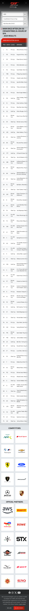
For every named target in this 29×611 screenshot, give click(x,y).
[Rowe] (21, 524)
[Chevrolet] (21, 451)
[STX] (21, 538)
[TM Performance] (7, 553)
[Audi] (21, 436)
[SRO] (21, 581)
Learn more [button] (22, 604)
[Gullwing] (7, 567)
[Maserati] (7, 538)
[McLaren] (21, 479)
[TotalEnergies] (7, 524)
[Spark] (21, 567)
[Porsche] (21, 493)
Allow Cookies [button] (19, 608)
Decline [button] (9, 608)
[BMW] (7, 451)
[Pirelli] (21, 510)
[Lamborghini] (7, 479)
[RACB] (7, 581)
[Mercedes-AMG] (7, 493)
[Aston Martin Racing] (7, 436)
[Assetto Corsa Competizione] (21, 553)
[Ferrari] (7, 465)
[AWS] (7, 510)
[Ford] (21, 465)
